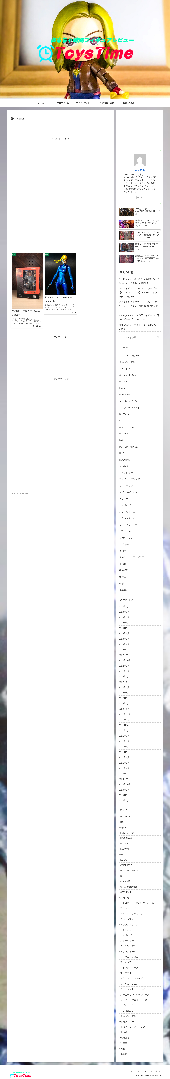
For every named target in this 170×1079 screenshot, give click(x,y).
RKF (121, 453)
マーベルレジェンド (129, 401)
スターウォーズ (127, 512)
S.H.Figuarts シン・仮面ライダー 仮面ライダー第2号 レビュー (139, 317)
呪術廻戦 (123, 570)
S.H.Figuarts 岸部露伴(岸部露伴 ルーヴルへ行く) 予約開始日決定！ (139, 281)
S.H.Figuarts (125, 368)
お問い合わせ (155, 1071)
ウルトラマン (126, 486)
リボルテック (126, 538)
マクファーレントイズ (130, 407)
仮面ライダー (126, 551)
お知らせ (123, 466)
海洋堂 (122, 577)
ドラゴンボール (127, 518)
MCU (121, 440)
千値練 (122, 564)
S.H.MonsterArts (127, 375)
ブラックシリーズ (128, 525)
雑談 (121, 583)
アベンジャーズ (127, 472)
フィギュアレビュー (129, 355)
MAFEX (123, 381)
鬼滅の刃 (123, 590)
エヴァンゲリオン (128, 492)
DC (121, 420)
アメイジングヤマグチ (130, 479)
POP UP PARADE (128, 447)
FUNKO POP (126, 427)
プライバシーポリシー (139, 1071)
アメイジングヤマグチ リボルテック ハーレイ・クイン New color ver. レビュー (140, 306)
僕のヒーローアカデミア (131, 557)
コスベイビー (126, 505)
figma (122, 388)
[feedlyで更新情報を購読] (138, 197)
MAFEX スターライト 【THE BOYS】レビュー (139, 327)
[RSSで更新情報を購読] (141, 197)
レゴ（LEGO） (127, 544)
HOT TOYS (125, 394)
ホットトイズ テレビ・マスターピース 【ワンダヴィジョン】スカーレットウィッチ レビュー (140, 292)
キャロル (140, 170)
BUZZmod (124, 414)
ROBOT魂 (124, 460)
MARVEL (124, 433)
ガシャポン (125, 499)
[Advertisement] (60, 128)
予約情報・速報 (127, 362)
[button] (158, 337)
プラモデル (125, 531)
